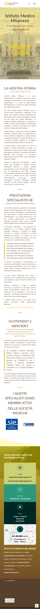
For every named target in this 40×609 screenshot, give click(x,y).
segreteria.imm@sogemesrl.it (20, 477)
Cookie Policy (10, 601)
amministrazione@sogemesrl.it (20, 481)
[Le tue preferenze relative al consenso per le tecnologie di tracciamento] (37, 606)
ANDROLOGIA (20, 49)
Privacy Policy (10, 599)
